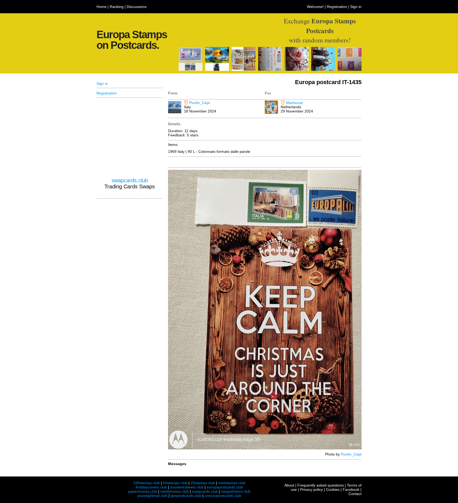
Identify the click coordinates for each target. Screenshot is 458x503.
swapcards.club (130, 180)
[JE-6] (190, 69)
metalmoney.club (174, 491)
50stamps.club (175, 483)
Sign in (356, 7)
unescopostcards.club (223, 495)
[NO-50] (217, 69)
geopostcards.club (186, 495)
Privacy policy (311, 489)
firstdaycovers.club (151, 487)
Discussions (137, 7)
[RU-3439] (244, 69)
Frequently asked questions (320, 485)
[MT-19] (270, 69)
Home (101, 7)
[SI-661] (297, 69)
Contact (355, 494)
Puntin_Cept (199, 103)
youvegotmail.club (152, 495)
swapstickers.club (235, 491)
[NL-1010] (323, 69)
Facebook (351, 489)
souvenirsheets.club (187, 487)
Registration (337, 7)
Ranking (117, 7)
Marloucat (294, 103)
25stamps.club (203, 483)
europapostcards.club (225, 487)
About (289, 485)
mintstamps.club (231, 483)
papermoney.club (142, 491)
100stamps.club (146, 483)
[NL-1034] (350, 69)
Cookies (333, 489)
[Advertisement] (129, 138)
